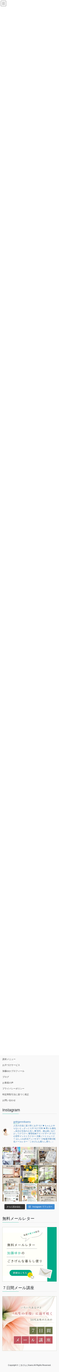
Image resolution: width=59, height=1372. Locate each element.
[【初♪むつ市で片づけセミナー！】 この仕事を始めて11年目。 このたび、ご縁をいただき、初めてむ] (30, 1192)
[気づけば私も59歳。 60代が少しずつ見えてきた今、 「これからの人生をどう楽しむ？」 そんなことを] (11, 1192)
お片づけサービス (11, 1065)
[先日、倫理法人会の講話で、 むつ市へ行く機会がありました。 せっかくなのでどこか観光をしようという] (48, 1156)
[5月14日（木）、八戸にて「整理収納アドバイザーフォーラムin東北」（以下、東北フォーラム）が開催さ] (48, 1192)
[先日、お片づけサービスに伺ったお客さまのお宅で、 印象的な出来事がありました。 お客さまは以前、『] (30, 1156)
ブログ (5, 1077)
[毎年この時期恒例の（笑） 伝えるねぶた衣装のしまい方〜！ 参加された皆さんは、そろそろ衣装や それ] (11, 1156)
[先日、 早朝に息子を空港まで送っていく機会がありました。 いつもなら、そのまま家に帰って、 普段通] (48, 1174)
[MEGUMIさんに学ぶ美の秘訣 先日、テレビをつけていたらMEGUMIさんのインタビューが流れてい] (30, 1174)
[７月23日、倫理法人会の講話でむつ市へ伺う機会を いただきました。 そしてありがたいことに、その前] (11, 1174)
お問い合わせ (9, 1100)
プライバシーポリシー (13, 1088)
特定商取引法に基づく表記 (15, 1094)
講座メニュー (9, 1059)
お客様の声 (7, 1082)
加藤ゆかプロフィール (13, 1071)
